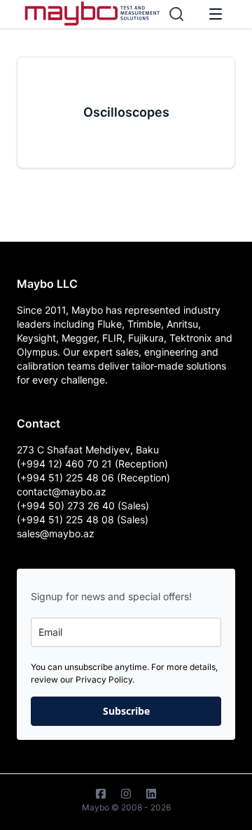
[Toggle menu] (216, 14)
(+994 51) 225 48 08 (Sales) (82, 519)
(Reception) (143, 477)
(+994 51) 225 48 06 (67, 477)
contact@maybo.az (61, 491)
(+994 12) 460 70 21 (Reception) (92, 463)
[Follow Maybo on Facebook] (100, 793)
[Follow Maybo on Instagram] (126, 793)
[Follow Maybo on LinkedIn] (151, 793)
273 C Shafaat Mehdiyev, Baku (88, 450)
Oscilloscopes (126, 112)
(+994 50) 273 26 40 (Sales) (83, 505)
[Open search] (176, 14)
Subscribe (126, 711)
